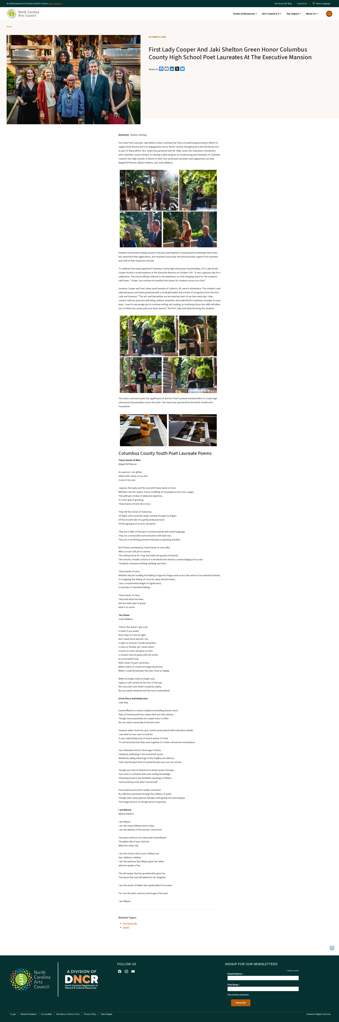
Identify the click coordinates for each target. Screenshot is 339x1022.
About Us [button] (311, 14)
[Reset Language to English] (314, 4)
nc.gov (13, 1014)
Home (9, 26)
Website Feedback (29, 1014)
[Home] (23, 10)
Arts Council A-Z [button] (270, 14)
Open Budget (106, 1014)
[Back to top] (332, 948)
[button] (329, 14)
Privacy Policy (90, 1014)
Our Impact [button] (293, 14)
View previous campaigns (238, 994)
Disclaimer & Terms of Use (68, 1014)
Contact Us (302, 3)
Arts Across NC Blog (283, 3)
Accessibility (46, 1014)
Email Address (236, 973)
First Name (234, 984)
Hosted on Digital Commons (318, 1014)
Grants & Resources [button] (244, 14)
